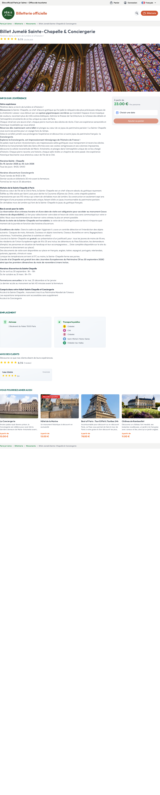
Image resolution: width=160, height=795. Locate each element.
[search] (136, 13)
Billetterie (19, 24)
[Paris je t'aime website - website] (8, 13)
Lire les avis (28, 39)
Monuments (31, 24)
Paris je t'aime (6, 24)
